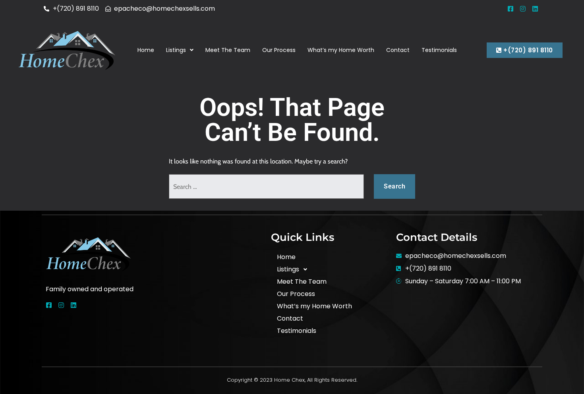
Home (145, 50)
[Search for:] (266, 186)
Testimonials (439, 50)
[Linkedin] (535, 9)
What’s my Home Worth (340, 50)
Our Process (279, 50)
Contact (398, 50)
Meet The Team (227, 50)
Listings (176, 50)
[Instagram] (523, 9)
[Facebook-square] (510, 9)
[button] (179, 50)
